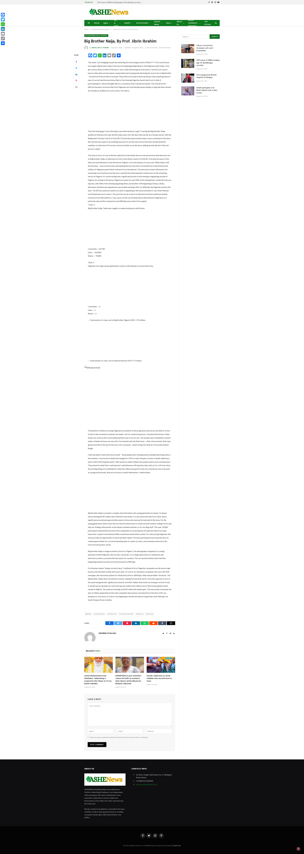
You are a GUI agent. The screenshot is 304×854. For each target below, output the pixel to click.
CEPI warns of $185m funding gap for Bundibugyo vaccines (119, 2)
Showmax (149, 614)
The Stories (207, 23)
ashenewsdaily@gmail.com (146, 784)
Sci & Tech (116, 23)
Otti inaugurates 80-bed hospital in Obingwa (206, 76)
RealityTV (139, 614)
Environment (142, 23)
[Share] (2, 43)
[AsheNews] (109, 12)
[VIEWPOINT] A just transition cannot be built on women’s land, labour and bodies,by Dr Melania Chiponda (128, 680)
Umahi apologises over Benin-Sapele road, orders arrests (206, 90)
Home (97, 23)
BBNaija (88, 614)
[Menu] (89, 23)
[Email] (76, 87)
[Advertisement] (130, 112)
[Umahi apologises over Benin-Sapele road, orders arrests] (187, 90)
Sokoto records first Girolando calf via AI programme (204, 48)
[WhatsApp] (2, 24)
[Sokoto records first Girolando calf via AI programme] (187, 48)
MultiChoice (112, 614)
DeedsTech (177, 846)
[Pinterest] (76, 80)
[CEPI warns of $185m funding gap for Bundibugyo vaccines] (187, 63)
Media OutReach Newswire (192, 23)
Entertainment (99, 614)
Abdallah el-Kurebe (100, 48)
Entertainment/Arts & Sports (96, 35)
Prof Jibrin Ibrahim (126, 614)
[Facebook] (76, 61)
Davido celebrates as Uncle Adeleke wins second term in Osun (159, 678)
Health (127, 23)
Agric (105, 23)
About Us (179, 23)
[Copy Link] (2, 38)
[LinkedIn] (76, 74)
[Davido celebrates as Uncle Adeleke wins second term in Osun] (161, 665)
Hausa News (157, 23)
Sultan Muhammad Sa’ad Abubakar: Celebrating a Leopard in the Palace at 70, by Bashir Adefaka (98, 680)
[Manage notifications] (298, 849)
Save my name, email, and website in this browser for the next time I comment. (119, 737)
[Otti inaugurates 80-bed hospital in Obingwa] (187, 78)
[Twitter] (76, 68)
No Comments (152, 48)
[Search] (215, 23)
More (168, 23)
